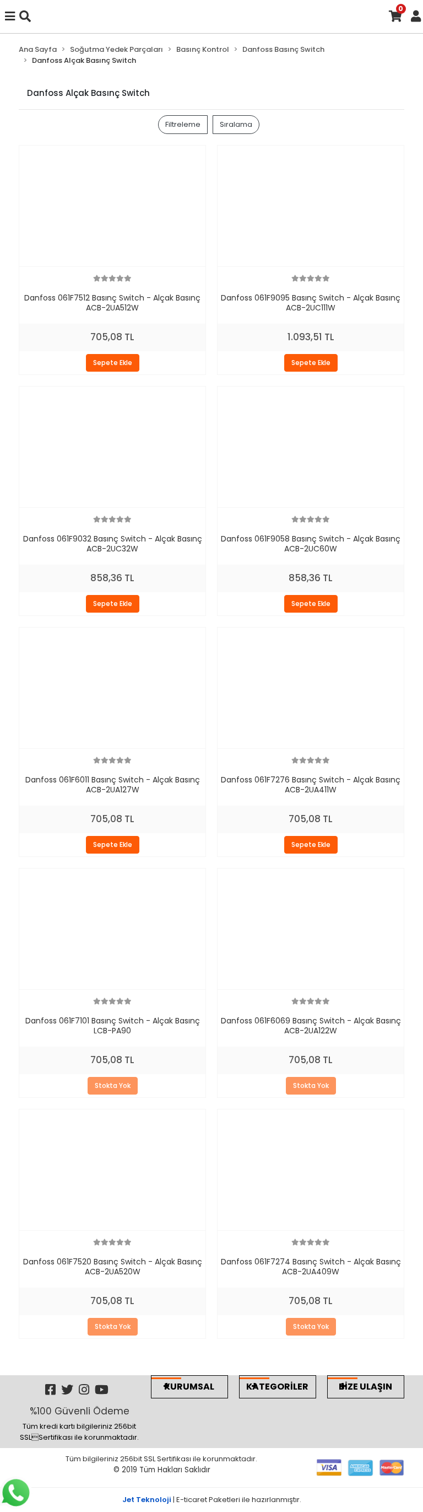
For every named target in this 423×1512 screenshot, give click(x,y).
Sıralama (236, 124)
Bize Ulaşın (365, 1386)
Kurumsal (189, 1386)
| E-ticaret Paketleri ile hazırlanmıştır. (211, 1499)
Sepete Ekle (112, 362)
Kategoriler (277, 1386)
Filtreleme (182, 124)
